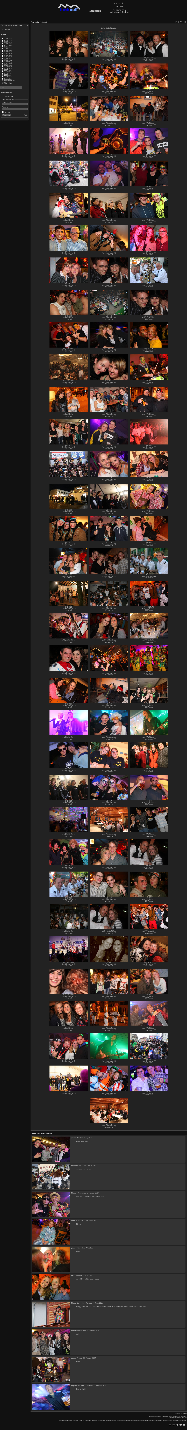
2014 (6, 58)
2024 (6, 42)
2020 (6, 48)
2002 (6, 78)
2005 (6, 73)
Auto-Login (7, 112)
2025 (6, 40)
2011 (6, 63)
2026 (6, 38)
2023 (6, 43)
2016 (6, 55)
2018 (6, 52)
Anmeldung (9, 96)
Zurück (114, 28)
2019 (6, 50)
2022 (6, 45)
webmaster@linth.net (121, 12)
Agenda (7, 29)
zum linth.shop (119, 3)
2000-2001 (8, 80)
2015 (6, 57)
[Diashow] (180, 21)
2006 (6, 72)
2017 (6, 53)
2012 (6, 62)
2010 (6, 65)
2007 (6, 70)
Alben (3, 35)
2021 (6, 47)
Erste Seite (105, 28)
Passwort (5, 107)
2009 (6, 67)
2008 (6, 68)
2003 (6, 76)
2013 (6, 60)
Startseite (35, 22)
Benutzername (7, 102)
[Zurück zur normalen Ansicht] (184, 21)
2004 (6, 75)
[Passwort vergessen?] (25, 115)
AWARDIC (119, 7)
